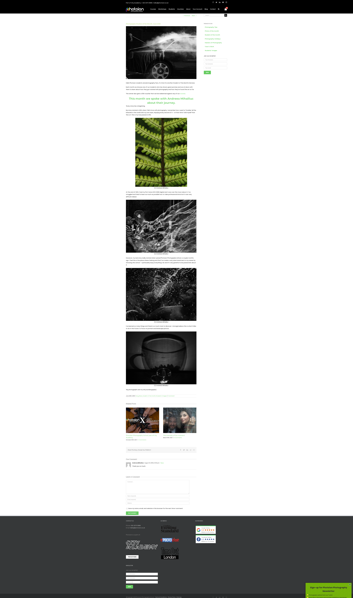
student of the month (149, 396)
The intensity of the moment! (174, 435)
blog (137, 396)
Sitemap (179, 597)
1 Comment (171, 396)
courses (182, 94)
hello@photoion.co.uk (161, 3)
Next (193, 16)
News (140, 396)
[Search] (218, 9)
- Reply (161, 463)
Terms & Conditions (161, 597)
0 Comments (142, 440)
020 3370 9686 (147, 3)
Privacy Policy (172, 597)
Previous (187, 16)
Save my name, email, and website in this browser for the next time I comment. (155, 508)
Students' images (161, 396)
